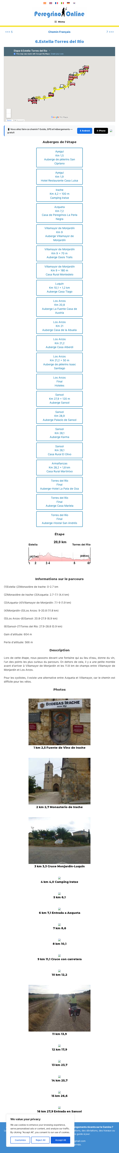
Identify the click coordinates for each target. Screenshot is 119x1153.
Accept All (60, 1140)
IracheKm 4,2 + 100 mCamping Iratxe (59, 193)
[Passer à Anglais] (51, 3)
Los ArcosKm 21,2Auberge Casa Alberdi (59, 343)
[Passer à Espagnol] (45, 3)
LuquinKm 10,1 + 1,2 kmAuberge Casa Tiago (59, 287)
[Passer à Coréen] (74, 3)
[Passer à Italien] (62, 3)
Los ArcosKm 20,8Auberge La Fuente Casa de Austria (59, 306)
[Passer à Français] (57, 3)
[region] (40, 1130)
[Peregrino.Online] (59, 12)
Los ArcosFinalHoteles (59, 381)
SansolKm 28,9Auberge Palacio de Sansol (59, 415)
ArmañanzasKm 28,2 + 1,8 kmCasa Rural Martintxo (59, 467)
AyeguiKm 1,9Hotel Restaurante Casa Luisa (59, 176)
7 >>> (110, 31)
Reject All (40, 1140)
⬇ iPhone (101, 130)
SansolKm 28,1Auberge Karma (59, 433)
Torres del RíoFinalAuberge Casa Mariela (59, 501)
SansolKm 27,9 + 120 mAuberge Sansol (59, 398)
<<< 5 (9, 31)
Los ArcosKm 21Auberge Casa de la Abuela (59, 326)
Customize (20, 1140)
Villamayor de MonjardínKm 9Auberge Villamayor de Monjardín (59, 234)
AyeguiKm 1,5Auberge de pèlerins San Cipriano (59, 157)
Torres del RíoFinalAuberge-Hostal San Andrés (59, 519)
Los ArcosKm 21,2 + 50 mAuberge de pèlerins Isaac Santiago (59, 362)
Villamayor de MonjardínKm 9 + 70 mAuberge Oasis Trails (59, 253)
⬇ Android (85, 130)
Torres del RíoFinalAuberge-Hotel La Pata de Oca (59, 484)
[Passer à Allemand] (68, 3)
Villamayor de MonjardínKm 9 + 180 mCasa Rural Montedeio (59, 270)
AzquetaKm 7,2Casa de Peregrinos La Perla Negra (59, 213)
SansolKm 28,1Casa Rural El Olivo (59, 450)
